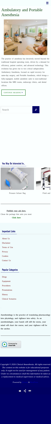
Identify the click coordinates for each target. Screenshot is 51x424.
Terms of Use (7, 247)
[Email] (30, 391)
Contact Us (6, 260)
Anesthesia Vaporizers (10, 142)
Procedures (6, 286)
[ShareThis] (25, 391)
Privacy (5, 252)
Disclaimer (6, 243)
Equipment (6, 281)
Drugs (4, 277)
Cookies (5, 256)
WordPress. (34, 382)
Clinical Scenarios (9, 299)
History (5, 295)
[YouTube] (20, 391)
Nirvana (25, 382)
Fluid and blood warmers (12, 129)
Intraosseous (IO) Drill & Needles (15, 138)
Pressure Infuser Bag (10, 124)
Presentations (7, 290)
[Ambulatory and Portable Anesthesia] (25, 37)
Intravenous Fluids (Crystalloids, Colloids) (19, 133)
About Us (6, 239)
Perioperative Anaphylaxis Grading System (19, 154)
